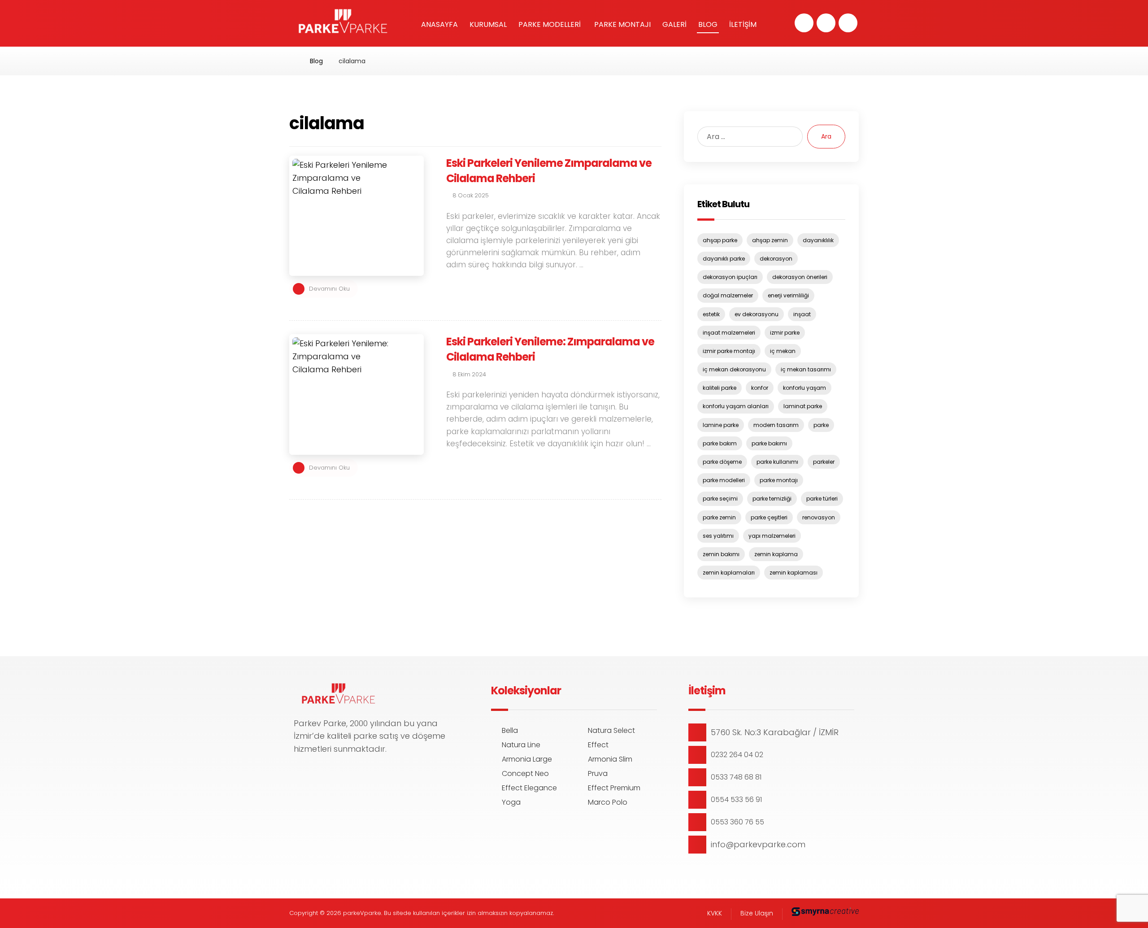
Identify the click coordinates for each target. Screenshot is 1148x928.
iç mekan (783, 351)
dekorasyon (776, 258)
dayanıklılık (818, 240)
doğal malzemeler (728, 295)
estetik (711, 314)
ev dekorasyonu (756, 314)
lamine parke (721, 425)
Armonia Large (527, 759)
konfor (759, 388)
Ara (826, 136)
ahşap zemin (770, 240)
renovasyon (818, 517)
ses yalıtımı (718, 536)
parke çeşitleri (769, 517)
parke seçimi (720, 498)
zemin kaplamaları (729, 572)
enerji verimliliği (788, 295)
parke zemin (719, 517)
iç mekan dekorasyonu (734, 369)
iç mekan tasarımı (806, 369)
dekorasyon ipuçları (730, 277)
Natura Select (611, 730)
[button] (804, 22)
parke (821, 425)
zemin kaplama (776, 554)
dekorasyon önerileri (799, 277)
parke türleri (822, 498)
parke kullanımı (777, 462)
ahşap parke (720, 240)
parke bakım (720, 443)
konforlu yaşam (804, 388)
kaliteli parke (719, 388)
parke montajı (779, 480)
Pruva (598, 773)
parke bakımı (769, 443)
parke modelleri (724, 480)
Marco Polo (607, 802)
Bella (510, 730)
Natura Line (521, 745)
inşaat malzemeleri (729, 332)
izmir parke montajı (729, 351)
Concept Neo (525, 773)
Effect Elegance (529, 788)
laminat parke (802, 406)
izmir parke (785, 332)
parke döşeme (722, 462)
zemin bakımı (721, 554)
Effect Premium (614, 788)
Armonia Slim (610, 759)
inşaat (802, 314)
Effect (598, 745)
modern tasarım (776, 425)
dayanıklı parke (724, 258)
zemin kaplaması (794, 572)
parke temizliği (771, 498)
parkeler (824, 462)
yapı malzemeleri (772, 536)
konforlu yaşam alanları (736, 406)
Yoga (511, 802)
